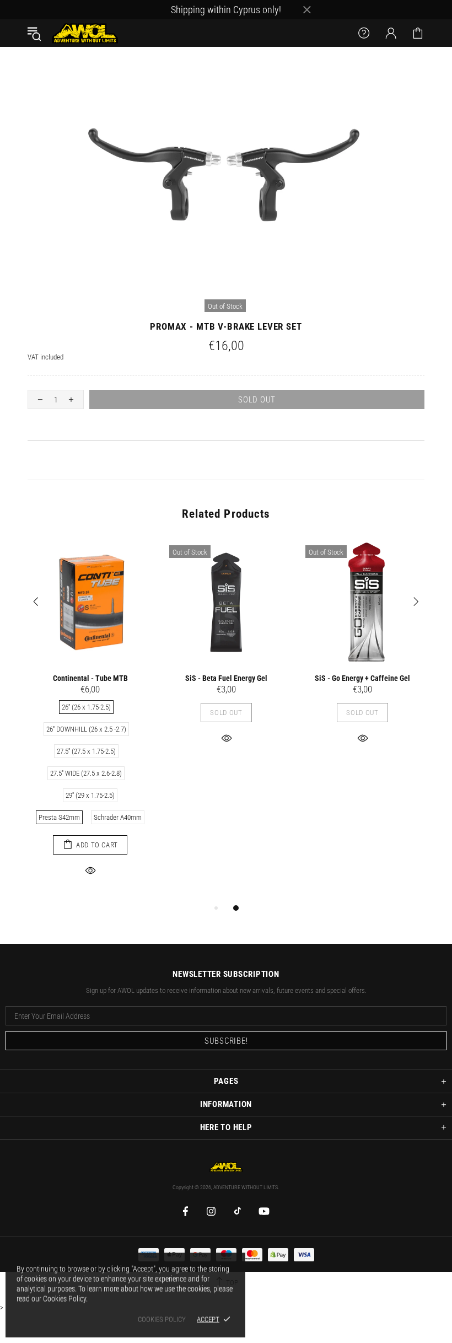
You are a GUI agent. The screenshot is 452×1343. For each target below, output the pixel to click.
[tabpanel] (90, 720)
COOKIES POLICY (162, 1319)
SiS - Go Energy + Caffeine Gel (362, 678)
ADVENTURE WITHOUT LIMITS (85, 33)
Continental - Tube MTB (90, 678)
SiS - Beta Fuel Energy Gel (226, 678)
